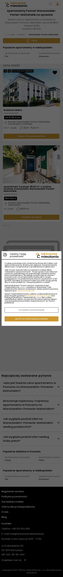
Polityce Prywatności (26, 290)
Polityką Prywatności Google (38, 295)
